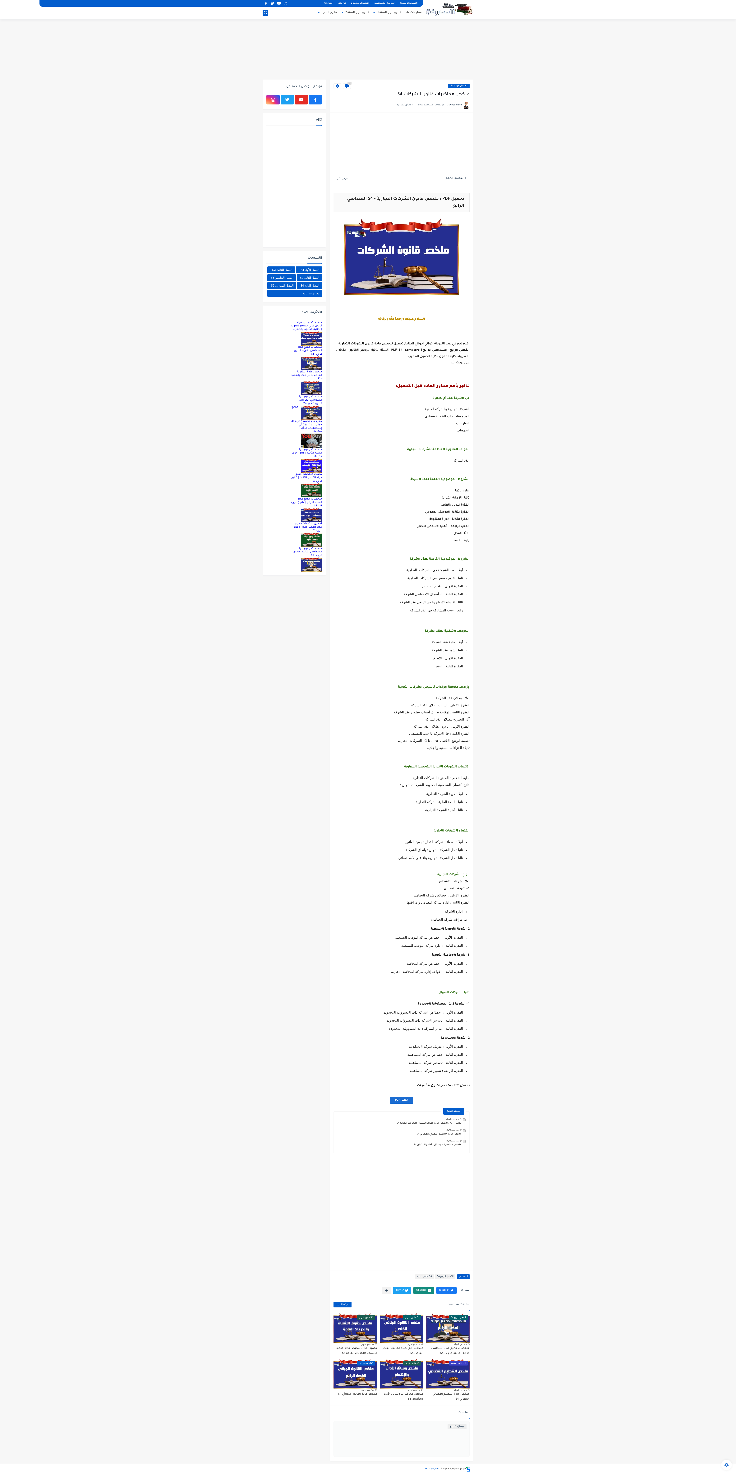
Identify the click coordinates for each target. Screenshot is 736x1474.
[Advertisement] (368, 50)
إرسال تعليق (457, 1426)
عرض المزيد (342, 1304)
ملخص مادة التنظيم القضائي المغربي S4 (439, 1134)
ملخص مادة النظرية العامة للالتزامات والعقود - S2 (306, 375)
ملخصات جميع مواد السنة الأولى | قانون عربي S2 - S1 (306, 502)
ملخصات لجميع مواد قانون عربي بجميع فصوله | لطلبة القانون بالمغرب (306, 326)
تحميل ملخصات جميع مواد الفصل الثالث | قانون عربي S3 (306, 478)
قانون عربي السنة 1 (389, 12)
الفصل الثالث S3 (282, 269)
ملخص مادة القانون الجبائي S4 (357, 1394)
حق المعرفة (431, 1469)
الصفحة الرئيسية (408, 3)
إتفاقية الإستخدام (360, 3)
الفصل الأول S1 (310, 269)
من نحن (342, 3)
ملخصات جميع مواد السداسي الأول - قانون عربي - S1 (308, 351)
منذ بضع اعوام (452, 1119)
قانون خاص (330, 12)
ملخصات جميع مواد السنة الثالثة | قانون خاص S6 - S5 (306, 453)
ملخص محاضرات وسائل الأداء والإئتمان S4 (438, 1145)
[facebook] (266, 3)
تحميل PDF (401, 1100)
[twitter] (272, 3)
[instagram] (285, 3)
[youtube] (279, 3)
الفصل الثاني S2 (310, 277)
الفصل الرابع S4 (459, 86)
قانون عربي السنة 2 (357, 12)
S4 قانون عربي (424, 1276)
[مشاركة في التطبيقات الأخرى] (386, 1290)
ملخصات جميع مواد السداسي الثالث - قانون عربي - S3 (307, 552)
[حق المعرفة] (449, 9)
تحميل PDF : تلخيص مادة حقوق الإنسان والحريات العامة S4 (429, 1123)
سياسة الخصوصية (384, 3)
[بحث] (265, 13)
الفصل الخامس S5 (282, 277)
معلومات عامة (413, 12)
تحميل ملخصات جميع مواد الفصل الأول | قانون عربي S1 (307, 527)
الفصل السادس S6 (282, 285)
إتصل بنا (328, 3)
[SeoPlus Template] (468, 1469)
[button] (446, 1290)
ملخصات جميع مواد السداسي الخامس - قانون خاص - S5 (309, 400)
